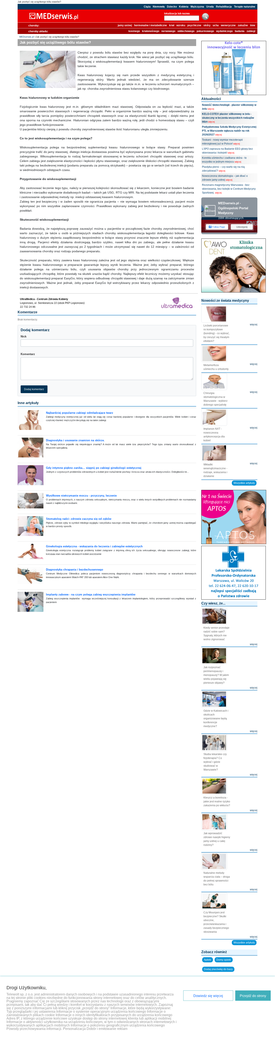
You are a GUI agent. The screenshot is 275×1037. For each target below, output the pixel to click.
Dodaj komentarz (34, 389)
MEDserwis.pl (26, 36)
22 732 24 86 (27, 306)
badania (239, 31)
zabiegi (251, 31)
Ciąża (147, 6)
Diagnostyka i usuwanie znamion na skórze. (75, 440)
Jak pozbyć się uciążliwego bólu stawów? (39, 1)
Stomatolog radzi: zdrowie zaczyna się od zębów (78, 518)
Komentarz (28, 354)
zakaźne (243, 25)
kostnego (134, 31)
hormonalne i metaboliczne (150, 25)
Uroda (210, 6)
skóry (207, 25)
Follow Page (218, 227)
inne (252, 25)
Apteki (207, 959)
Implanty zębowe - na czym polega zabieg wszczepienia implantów (90, 594)
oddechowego (185, 31)
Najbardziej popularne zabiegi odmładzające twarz (79, 412)
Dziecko (172, 6)
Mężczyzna (197, 6)
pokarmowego (205, 31)
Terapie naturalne (244, 6)
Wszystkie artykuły (244, 483)
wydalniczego (224, 31)
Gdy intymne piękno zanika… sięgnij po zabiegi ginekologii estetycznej (93, 467)
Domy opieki (223, 959)
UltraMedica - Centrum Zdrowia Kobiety (44, 299)
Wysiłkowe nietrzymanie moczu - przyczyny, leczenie (81, 495)
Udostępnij (241, 227)
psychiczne (194, 25)
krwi (171, 25)
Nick (23, 336)
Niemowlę (159, 6)
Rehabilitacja (224, 6)
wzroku (180, 25)
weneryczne (228, 25)
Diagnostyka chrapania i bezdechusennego (74, 569)
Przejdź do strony (253, 996)
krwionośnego (150, 31)
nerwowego (168, 31)
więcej (211, 109)
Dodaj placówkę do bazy (218, 969)
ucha (216, 25)
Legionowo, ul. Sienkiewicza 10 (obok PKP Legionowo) (52, 303)
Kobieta (183, 6)
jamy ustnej (125, 25)
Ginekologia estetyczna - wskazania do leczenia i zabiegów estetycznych (94, 546)
